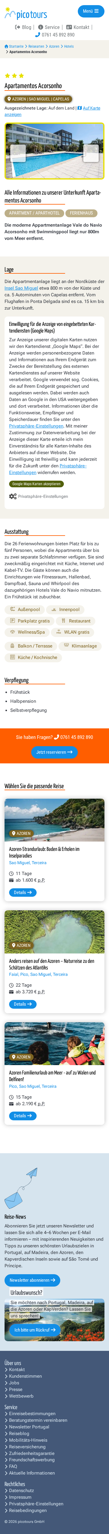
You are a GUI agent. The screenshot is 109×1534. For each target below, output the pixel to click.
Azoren (54, 46)
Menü (88, 11)
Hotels (69, 46)
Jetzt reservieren (51, 752)
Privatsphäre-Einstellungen (36, 426)
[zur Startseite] (26, 13)
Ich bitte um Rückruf (32, 1330)
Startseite (16, 46)
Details (20, 892)
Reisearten (36, 46)
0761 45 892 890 (76, 737)
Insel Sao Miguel (21, 288)
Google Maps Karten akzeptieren (36, 484)
